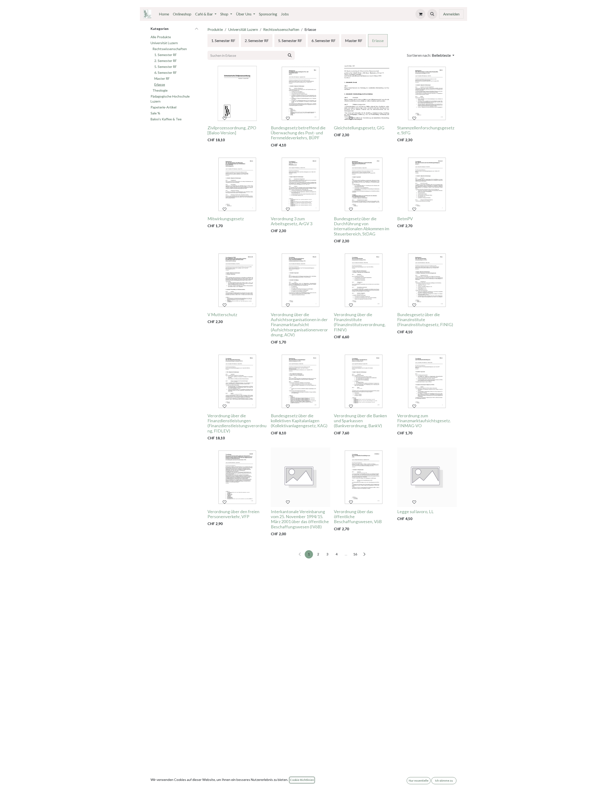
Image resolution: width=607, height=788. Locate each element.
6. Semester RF (165, 73)
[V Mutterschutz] (237, 280)
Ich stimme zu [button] (444, 780)
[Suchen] (290, 55)
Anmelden (451, 14)
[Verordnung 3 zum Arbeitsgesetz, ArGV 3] (300, 184)
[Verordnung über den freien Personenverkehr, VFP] (237, 477)
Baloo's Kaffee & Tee (166, 119)
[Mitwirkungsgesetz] (237, 184)
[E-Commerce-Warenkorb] (420, 14)
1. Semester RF (165, 55)
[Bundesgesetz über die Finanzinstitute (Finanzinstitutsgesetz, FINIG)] (427, 280)
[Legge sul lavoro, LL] (427, 477)
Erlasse (159, 85)
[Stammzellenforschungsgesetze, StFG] (427, 93)
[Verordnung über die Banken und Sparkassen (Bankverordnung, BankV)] (363, 381)
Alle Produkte (161, 37)
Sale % (155, 113)
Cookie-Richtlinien (302, 780)
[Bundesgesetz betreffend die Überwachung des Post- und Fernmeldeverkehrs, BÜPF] (300, 93)
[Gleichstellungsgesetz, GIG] (363, 93)
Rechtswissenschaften (169, 49)
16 (355, 554)
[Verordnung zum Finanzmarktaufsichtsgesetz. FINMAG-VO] (427, 381)
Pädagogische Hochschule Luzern (170, 98)
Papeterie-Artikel (163, 107)
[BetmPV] (427, 184)
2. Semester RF (165, 61)
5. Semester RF (165, 67)
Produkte (215, 29)
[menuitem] (164, 14)
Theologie (160, 91)
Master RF (162, 79)
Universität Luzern (164, 43)
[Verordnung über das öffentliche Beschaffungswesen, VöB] (363, 477)
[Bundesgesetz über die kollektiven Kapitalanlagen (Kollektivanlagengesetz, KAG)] (300, 381)
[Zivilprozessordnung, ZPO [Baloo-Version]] (237, 93)
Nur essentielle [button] (418, 780)
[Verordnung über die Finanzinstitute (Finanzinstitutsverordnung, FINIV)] (363, 280)
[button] (432, 14)
